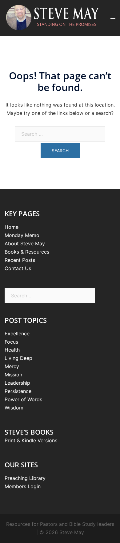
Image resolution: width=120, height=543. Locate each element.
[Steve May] (53, 17)
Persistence (18, 391)
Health (12, 350)
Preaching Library (25, 478)
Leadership (17, 383)
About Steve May (25, 243)
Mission (13, 374)
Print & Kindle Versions (31, 440)
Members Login (23, 486)
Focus (11, 342)
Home (11, 227)
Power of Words (23, 399)
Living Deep (18, 358)
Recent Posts (20, 260)
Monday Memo (22, 235)
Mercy (12, 366)
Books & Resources (27, 252)
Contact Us (18, 268)
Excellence (17, 333)
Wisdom (14, 408)
